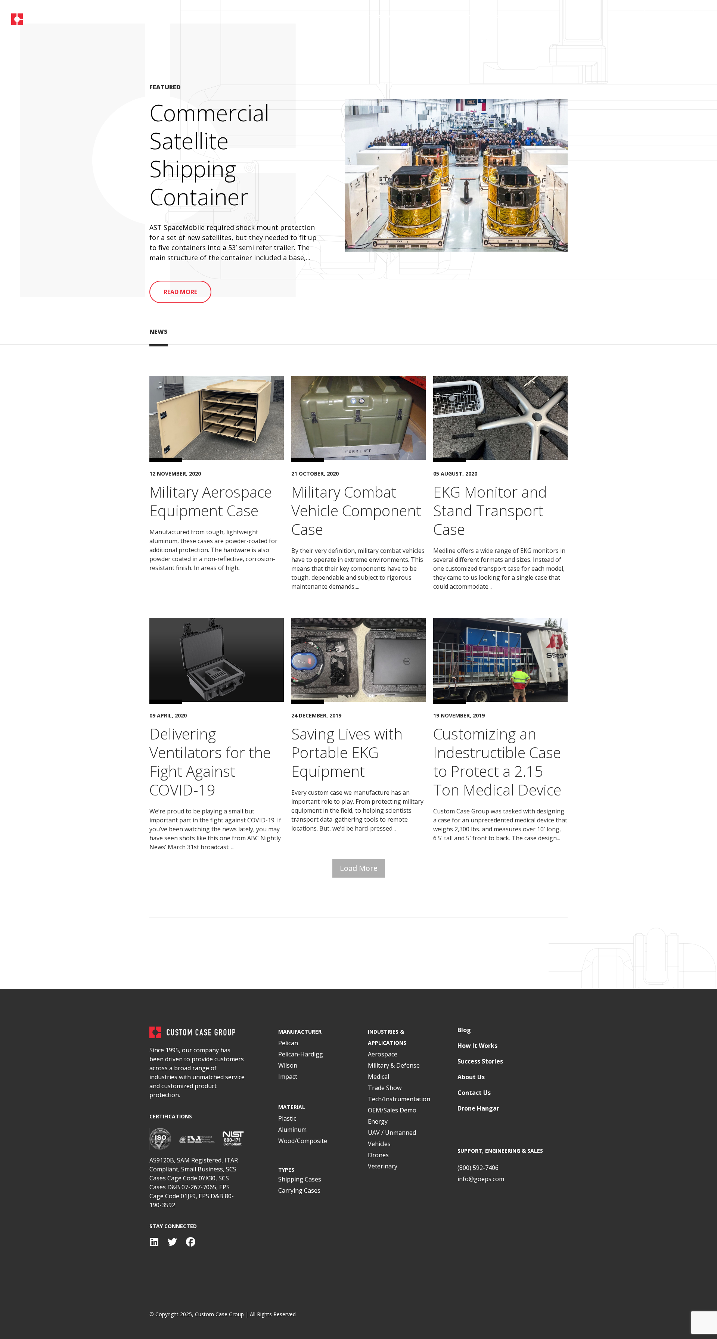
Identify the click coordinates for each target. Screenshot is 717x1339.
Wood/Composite (302, 1141)
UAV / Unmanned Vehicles (392, 1138)
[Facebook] (190, 1242)
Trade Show (384, 1088)
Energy (378, 1121)
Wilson (287, 1065)
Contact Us (474, 1093)
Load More (359, 868)
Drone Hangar (478, 1108)
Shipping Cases (299, 1179)
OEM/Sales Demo (392, 1110)
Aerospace (382, 1054)
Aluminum (292, 1129)
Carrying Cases (299, 1190)
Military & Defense (394, 1065)
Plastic (287, 1118)
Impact (287, 1076)
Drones (378, 1155)
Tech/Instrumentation (399, 1099)
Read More (180, 292)
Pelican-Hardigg (300, 1054)
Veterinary (382, 1166)
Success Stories (480, 1061)
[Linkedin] (154, 1242)
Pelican (288, 1043)
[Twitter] (172, 1242)
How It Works (477, 1046)
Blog (464, 1030)
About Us (471, 1077)
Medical (378, 1076)
